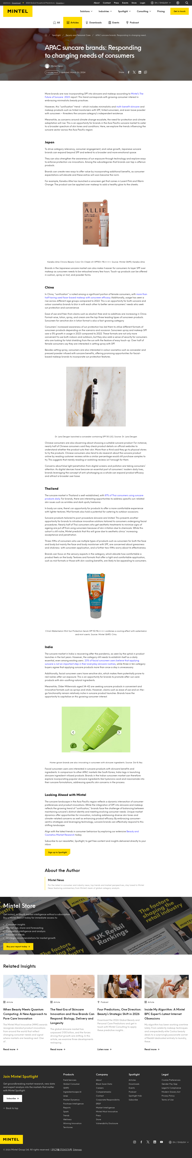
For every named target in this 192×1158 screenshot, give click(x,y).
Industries (104, 11)
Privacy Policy (168, 1095)
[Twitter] (148, 1142)
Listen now (103, 1049)
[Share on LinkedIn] (140, 72)
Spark (66, 1111)
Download (29, 3)
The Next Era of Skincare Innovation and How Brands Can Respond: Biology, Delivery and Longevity (72, 1016)
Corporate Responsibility (108, 1099)
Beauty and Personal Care (78, 35)
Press (116, 3)
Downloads (95, 22)
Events (125, 3)
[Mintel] (17, 11)
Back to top (12, 1108)
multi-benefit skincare (128, 106)
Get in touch (179, 11)
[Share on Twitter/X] (134, 72)
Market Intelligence (105, 1107)
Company (102, 1074)
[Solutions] (91, 11)
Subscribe (11, 1098)
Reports (67, 1107)
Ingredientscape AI (72, 1092)
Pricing (161, 11)
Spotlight (123, 11)
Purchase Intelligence (73, 1103)
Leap (65, 1095)
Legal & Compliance (171, 1088)
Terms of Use (168, 1099)
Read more (9, 1049)
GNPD (66, 1088)
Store (134, 3)
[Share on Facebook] (128, 72)
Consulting (142, 11)
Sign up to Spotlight (57, 852)
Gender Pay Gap (169, 1084)
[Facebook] (141, 1142)
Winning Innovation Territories (72, 1125)
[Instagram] (134, 1142)
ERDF (98, 1103)
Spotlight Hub (135, 1095)
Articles (75, 22)
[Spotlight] (129, 11)
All (58, 22)
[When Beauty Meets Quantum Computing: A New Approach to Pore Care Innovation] (25, 986)
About (97, 3)
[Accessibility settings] (178, 3)
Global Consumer (71, 1084)
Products (68, 1074)
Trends (66, 1115)
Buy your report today (17, 946)
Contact (107, 3)
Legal (165, 1074)
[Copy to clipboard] (145, 72)
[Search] (187, 3)
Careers (100, 1088)
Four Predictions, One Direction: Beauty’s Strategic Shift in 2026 (119, 1011)
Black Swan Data (104, 1084)
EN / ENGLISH (161, 3)
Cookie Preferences (171, 1080)
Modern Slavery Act (171, 1092)
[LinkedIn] (154, 1142)
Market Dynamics (71, 1099)
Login (142, 3)
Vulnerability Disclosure (107, 1123)
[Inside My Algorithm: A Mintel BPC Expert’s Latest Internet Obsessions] (166, 986)
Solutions (85, 11)
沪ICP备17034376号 (61, 1149)
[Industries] (110, 11)
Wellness (67, 1119)
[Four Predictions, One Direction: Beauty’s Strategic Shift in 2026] (119, 986)
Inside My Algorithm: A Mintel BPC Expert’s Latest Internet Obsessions (164, 1013)
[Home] (46, 35)
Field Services (69, 1080)
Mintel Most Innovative (107, 1111)
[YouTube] (161, 1142)
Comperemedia (103, 1092)
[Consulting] (150, 11)
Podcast (134, 22)
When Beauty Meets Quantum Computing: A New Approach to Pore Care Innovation (25, 1013)
